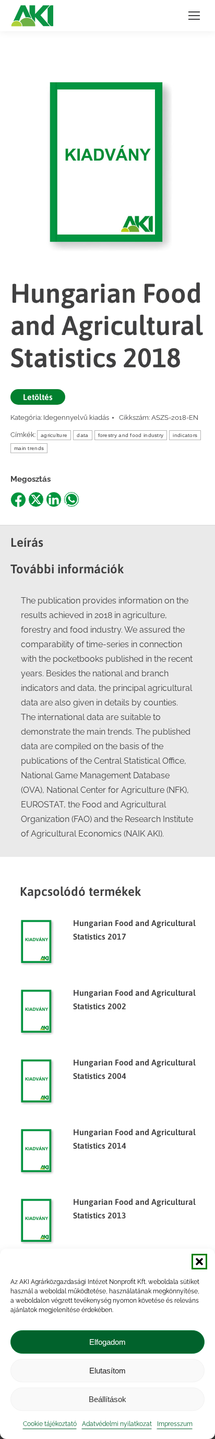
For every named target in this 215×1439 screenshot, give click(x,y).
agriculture (54, 435)
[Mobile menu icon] (194, 15)
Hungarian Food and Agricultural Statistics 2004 (134, 1069)
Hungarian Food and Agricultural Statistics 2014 (134, 1138)
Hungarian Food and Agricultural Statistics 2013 (134, 1208)
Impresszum (175, 1424)
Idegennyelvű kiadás (76, 417)
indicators (185, 435)
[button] (199, 1261)
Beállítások (107, 1399)
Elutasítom (107, 1370)
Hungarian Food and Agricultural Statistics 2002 (134, 999)
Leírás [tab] (26, 542)
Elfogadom (107, 1342)
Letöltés (38, 397)
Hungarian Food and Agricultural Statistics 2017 (134, 929)
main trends (29, 448)
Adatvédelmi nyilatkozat (117, 1424)
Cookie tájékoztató (50, 1424)
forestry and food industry (131, 435)
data (82, 435)
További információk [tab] (67, 569)
